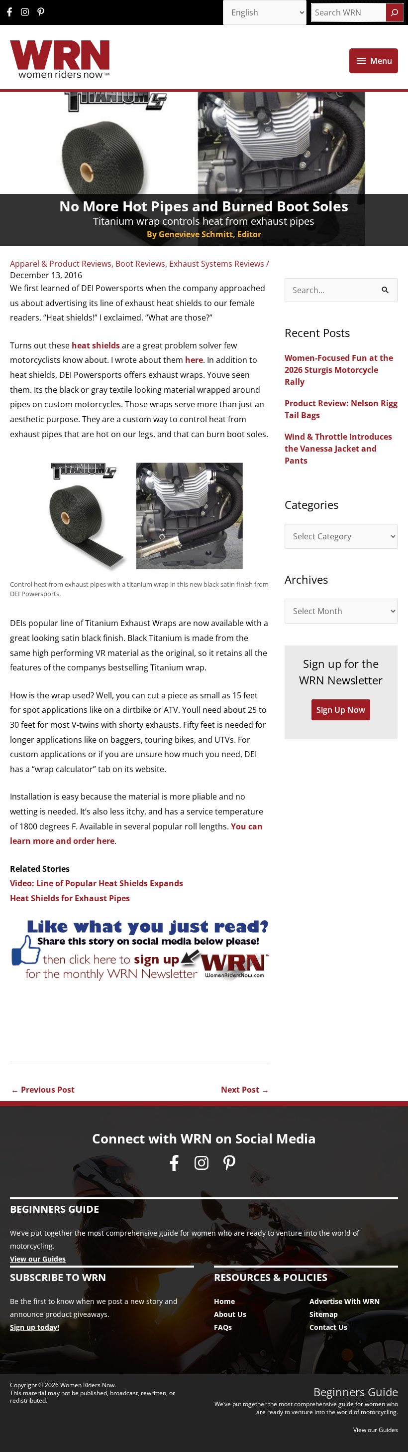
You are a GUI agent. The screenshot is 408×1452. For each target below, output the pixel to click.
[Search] (394, 12)
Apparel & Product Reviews (60, 263)
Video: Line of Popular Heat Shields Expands (96, 883)
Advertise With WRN (344, 1301)
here (194, 359)
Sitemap (323, 1314)
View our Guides (38, 1259)
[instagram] (27, 11)
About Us (230, 1314)
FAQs (223, 1327)
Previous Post (43, 1089)
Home (224, 1301)
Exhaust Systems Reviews (216, 263)
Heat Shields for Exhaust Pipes (70, 898)
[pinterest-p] (42, 11)
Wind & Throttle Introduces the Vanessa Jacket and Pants (338, 448)
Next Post (245, 1089)
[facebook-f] (12, 11)
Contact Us (328, 1327)
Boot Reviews (140, 263)
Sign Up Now (340, 709)
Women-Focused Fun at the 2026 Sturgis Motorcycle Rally (339, 369)
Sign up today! (34, 1327)
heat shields (96, 345)
